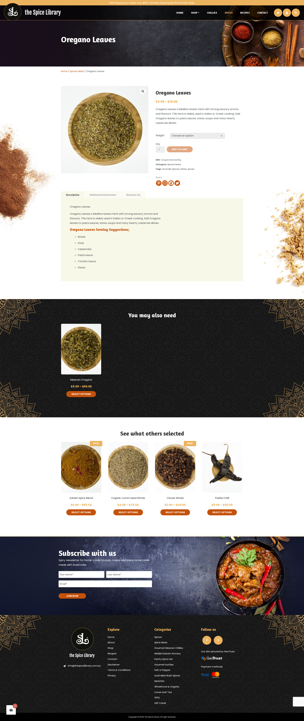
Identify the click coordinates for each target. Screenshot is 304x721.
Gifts (157, 697)
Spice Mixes (160, 642)
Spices (229, 12)
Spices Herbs (77, 71)
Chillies (212, 12)
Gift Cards (160, 703)
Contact (262, 12)
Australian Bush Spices (167, 675)
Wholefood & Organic (166, 686)
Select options (81, 394)
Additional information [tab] (102, 194)
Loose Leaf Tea (163, 692)
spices (191, 169)
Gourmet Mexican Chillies (168, 648)
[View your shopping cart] (278, 13)
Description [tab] (72, 194)
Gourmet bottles (164, 664)
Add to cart (180, 149)
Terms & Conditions (119, 670)
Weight (160, 135)
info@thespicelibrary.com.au (84, 665)
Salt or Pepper (162, 670)
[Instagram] (165, 183)
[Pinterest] (159, 183)
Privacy (112, 675)
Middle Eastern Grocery (167, 653)
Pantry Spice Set (163, 659)
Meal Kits (159, 681)
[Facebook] (171, 183)
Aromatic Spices (170, 169)
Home (180, 12)
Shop (194, 12)
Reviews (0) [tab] (133, 194)
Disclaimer (114, 664)
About (111, 642)
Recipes (245, 12)
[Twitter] (177, 183)
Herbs (183, 169)
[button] (143, 91)
